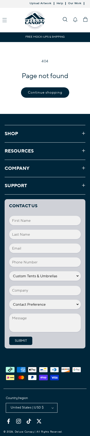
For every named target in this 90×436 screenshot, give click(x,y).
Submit (21, 341)
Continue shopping (45, 92)
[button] (65, 19)
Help (60, 3)
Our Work (74, 3)
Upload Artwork (40, 3)
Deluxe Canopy (24, 431)
